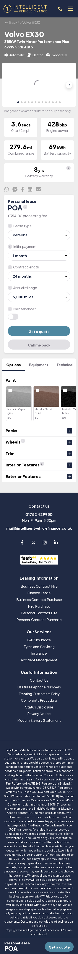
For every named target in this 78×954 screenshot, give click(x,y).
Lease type (22, 226)
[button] (18, 102)
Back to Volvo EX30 (24, 22)
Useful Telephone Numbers (39, 687)
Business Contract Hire (39, 586)
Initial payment (25, 246)
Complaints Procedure (39, 700)
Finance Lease (39, 592)
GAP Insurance (39, 640)
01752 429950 (39, 514)
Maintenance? (24, 309)
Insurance (39, 653)
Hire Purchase (39, 606)
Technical (65, 364)
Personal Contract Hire (39, 613)
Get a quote (39, 331)
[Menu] (70, 8)
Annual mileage (25, 287)
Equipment (38, 364)
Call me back (39, 345)
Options (13, 364)
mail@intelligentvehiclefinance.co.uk (39, 528)
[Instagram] (44, 543)
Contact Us (39, 680)
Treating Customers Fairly (39, 693)
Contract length (26, 267)
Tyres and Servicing (39, 646)
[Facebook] (22, 543)
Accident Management (39, 660)
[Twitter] (33, 543)
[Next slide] (69, 85)
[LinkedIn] (56, 543)
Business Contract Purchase (39, 599)
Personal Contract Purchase (39, 619)
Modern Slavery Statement (39, 720)
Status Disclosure (39, 707)
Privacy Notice (39, 713)
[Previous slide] (9, 85)
